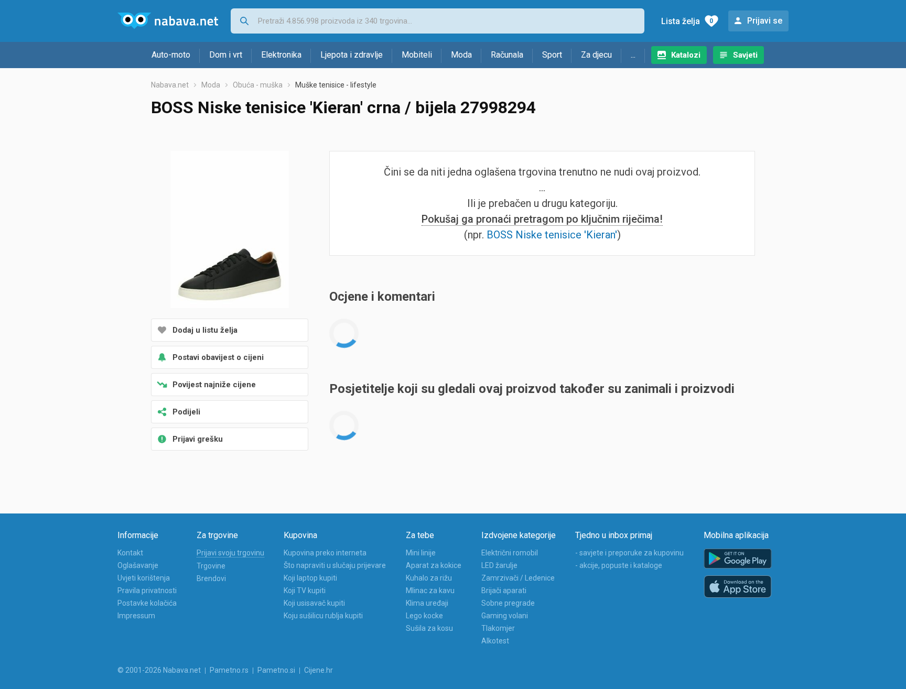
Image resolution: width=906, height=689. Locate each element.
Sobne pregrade (508, 603)
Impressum (136, 615)
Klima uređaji (427, 603)
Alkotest (495, 641)
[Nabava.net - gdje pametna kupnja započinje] (167, 21)
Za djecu (596, 55)
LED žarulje (499, 565)
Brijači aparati (503, 590)
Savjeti (745, 55)
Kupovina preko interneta (325, 553)
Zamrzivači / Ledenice (518, 578)
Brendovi (211, 578)
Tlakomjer (498, 628)
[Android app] (738, 559)
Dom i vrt (225, 55)
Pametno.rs (229, 670)
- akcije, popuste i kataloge (618, 565)
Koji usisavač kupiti (314, 603)
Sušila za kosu (429, 628)
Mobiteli (417, 55)
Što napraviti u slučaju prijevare (335, 565)
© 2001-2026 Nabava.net (159, 670)
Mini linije (421, 553)
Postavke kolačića (147, 603)
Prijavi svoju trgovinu (230, 553)
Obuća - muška (258, 85)
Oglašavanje (137, 565)
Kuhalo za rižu (429, 578)
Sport (552, 55)
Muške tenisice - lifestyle (335, 85)
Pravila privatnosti (147, 590)
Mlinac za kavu (430, 590)
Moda (461, 55)
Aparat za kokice (433, 565)
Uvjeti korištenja (143, 578)
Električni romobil (509, 553)
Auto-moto (171, 55)
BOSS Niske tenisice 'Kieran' (552, 234)
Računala (507, 55)
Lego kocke (424, 615)
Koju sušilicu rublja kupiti (323, 615)
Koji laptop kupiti (310, 578)
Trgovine (211, 566)
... (633, 55)
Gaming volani (504, 615)
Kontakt (130, 553)
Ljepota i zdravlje (351, 55)
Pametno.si (276, 670)
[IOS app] (738, 586)
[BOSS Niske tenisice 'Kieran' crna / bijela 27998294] (229, 230)
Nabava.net (170, 85)
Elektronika (281, 55)
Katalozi (685, 55)
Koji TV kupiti (305, 590)
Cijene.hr (318, 670)
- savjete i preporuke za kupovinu (629, 553)
